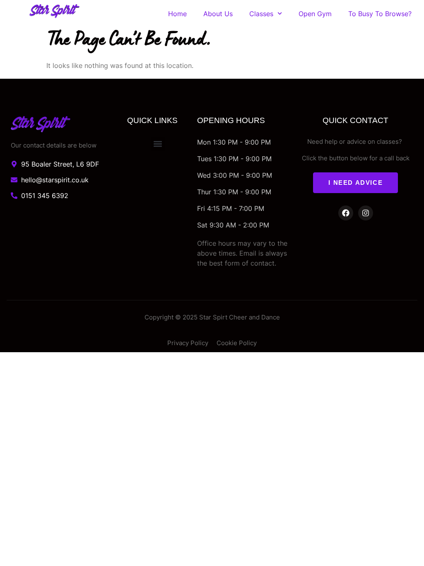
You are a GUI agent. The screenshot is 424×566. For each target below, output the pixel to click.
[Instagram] (365, 213)
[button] (158, 144)
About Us (218, 14)
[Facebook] (345, 213)
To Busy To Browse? (380, 14)
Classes (261, 14)
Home (177, 14)
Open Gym (315, 14)
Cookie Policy (237, 343)
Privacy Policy (187, 343)
